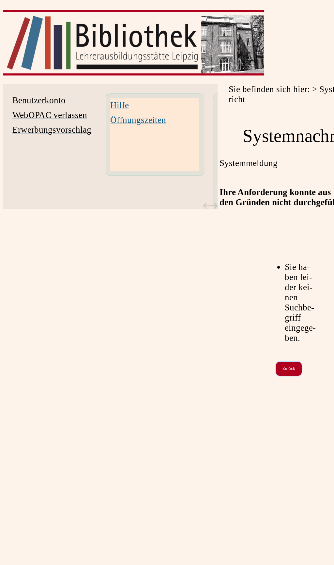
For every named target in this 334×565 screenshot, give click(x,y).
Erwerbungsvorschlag (51, 130)
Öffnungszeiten (138, 120)
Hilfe (119, 105)
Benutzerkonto (39, 100)
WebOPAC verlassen (49, 115)
